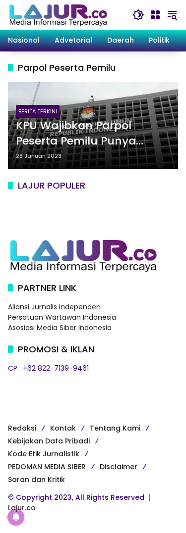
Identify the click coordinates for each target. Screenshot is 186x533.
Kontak (63, 428)
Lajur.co (22, 508)
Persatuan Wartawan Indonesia (62, 317)
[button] (138, 15)
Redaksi (22, 428)
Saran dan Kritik (36, 480)
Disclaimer (118, 467)
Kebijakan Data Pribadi (49, 441)
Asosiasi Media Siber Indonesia (60, 328)
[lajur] (57, 14)
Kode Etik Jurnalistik (43, 454)
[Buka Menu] (155, 15)
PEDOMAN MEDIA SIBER (47, 467)
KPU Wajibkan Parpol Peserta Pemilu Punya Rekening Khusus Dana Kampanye (80, 133)
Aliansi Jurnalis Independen (54, 307)
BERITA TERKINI (37, 111)
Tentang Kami (115, 428)
